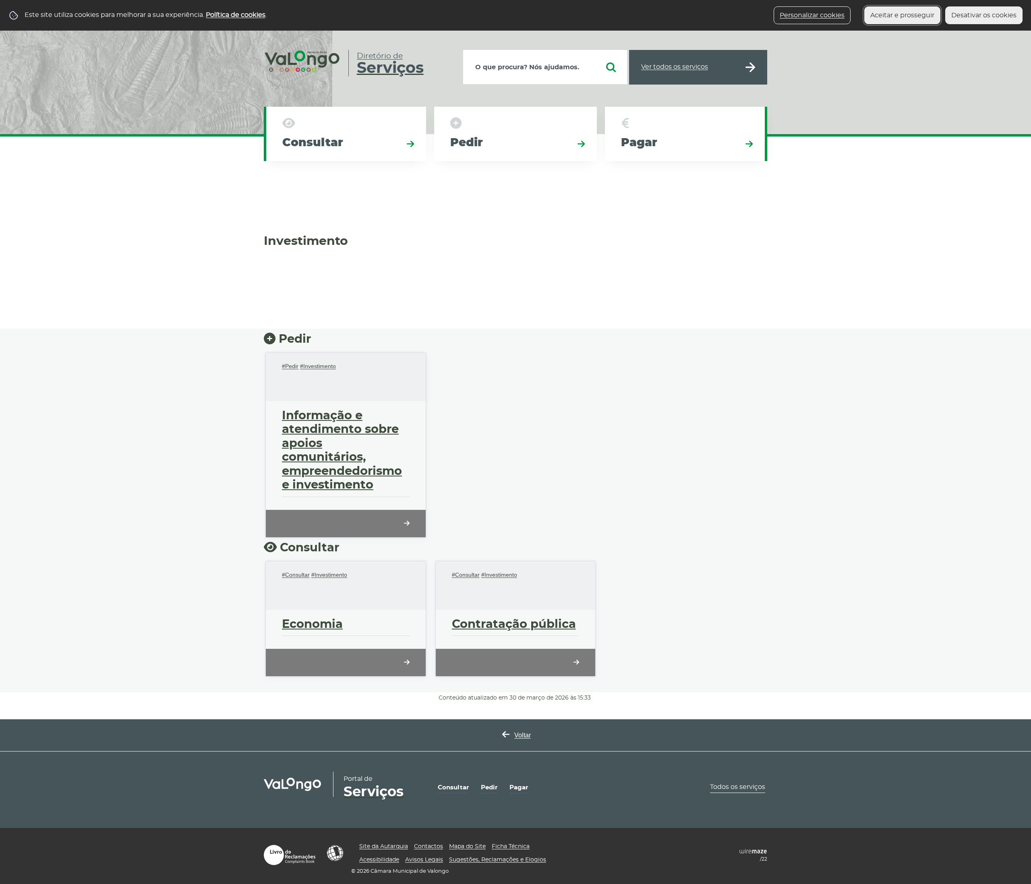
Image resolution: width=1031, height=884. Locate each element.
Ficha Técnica (511, 846)
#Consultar (296, 574)
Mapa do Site (467, 846)
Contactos (428, 846)
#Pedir (290, 366)
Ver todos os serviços (674, 67)
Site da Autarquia (383, 846)
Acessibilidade (335, 853)
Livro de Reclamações (289, 855)
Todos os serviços (737, 787)
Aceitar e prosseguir (902, 15)
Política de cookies (235, 15)
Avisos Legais (424, 860)
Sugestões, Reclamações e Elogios (497, 860)
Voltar (522, 735)
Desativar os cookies (984, 15)
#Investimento (318, 366)
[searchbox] (545, 67)
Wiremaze (753, 851)
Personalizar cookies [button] (812, 15)
